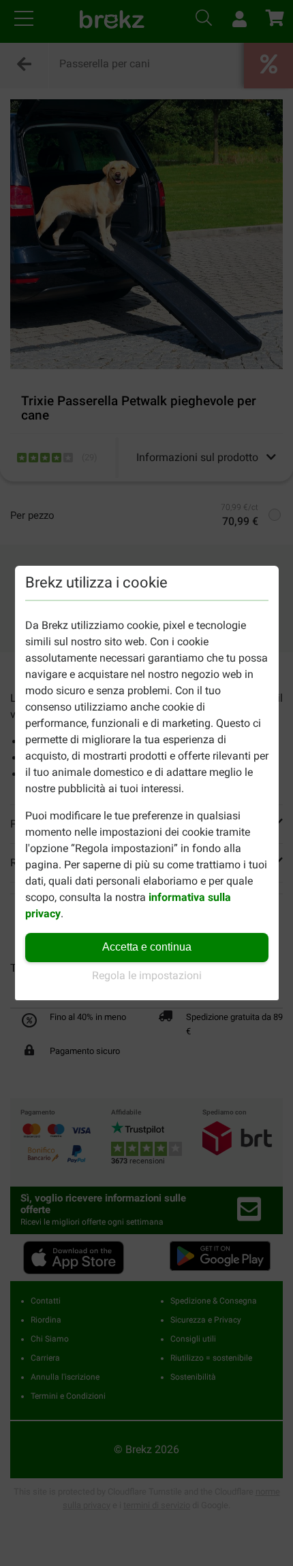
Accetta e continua (146, 947)
